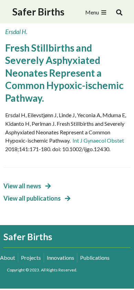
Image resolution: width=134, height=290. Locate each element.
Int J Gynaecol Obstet (98, 140)
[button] (119, 12)
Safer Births (38, 12)
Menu (92, 12)
